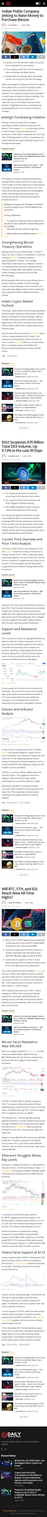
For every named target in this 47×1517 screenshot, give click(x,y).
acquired (14, 257)
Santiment (10, 1289)
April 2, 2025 (26, 25)
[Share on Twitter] (15, 57)
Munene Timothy (21, 377)
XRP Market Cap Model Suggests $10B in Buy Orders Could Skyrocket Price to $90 (29, 417)
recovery (38, 971)
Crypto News (12, 356)
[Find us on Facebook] (1, 1449)
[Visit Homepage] (8, 3)
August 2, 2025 (19, 172)
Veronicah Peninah (22, 401)
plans (22, 128)
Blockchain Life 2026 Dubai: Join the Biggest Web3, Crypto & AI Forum (30, 1463)
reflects (5, 752)
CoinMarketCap (11, 683)
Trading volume (20, 1263)
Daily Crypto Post (10, 1511)
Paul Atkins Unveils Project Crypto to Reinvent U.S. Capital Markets (28, 406)
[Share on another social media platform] (41, 57)
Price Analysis (25, 803)
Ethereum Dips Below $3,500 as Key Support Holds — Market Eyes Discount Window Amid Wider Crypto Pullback (29, 395)
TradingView (26, 744)
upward (8, 551)
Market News (24, 1345)
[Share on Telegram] (33, 57)
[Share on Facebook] (6, 57)
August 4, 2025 (19, 161)
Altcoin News (12, 803)
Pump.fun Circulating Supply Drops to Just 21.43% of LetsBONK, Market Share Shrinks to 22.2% (29, 156)
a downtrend (21, 1126)
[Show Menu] (3, 3)
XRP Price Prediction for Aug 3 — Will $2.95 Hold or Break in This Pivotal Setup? (28, 167)
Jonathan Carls (21, 423)
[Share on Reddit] (24, 57)
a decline (32, 1051)
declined (18, 342)
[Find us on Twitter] (5, 1449)
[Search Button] (44, 3)
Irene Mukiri (13, 25)
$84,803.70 (34, 333)
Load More (23, 428)
